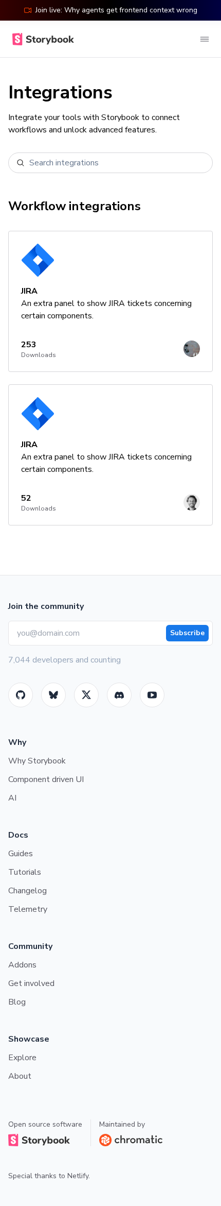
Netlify (77, 1176)
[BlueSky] (53, 695)
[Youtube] (152, 695)
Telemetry (27, 909)
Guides (20, 853)
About (19, 1076)
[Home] (41, 39)
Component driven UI (46, 779)
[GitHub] (20, 695)
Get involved (31, 983)
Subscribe (187, 633)
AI (12, 798)
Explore (22, 1057)
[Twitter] (86, 695)
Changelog (27, 890)
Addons (22, 965)
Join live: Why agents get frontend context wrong (116, 10)
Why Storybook (37, 761)
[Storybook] (119, 695)
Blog (17, 1002)
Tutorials (24, 872)
